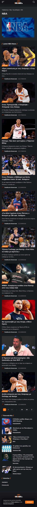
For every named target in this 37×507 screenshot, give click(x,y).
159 (22, 409)
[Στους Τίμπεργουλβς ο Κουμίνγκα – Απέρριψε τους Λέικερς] (18, 92)
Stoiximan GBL (17, 450)
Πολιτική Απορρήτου (8, 503)
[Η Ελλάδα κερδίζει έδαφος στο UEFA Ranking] (6, 421)
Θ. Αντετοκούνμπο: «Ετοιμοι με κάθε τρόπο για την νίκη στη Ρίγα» (23, 469)
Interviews (15, 463)
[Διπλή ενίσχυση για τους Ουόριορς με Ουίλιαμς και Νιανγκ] (18, 382)
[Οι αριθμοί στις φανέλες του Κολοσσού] (6, 448)
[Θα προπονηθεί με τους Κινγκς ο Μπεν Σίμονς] (18, 310)
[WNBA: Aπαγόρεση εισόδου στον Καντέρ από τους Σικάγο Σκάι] (18, 273)
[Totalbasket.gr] (18, 2)
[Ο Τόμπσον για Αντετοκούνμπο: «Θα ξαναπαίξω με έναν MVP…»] (18, 346)
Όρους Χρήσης (15, 502)
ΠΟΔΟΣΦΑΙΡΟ (17, 423)
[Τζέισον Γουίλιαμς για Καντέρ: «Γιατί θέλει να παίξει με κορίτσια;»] (18, 237)
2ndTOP (5, 65)
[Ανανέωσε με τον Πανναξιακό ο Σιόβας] (6, 430)
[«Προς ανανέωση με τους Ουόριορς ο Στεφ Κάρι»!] (18, 56)
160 (27, 409)
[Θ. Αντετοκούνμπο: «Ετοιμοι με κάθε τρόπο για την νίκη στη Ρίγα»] (6, 469)
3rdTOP (5, 101)
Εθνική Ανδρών (17, 473)
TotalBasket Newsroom (10, 79)
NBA (4, 354)
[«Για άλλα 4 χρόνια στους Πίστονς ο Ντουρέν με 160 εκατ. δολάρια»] (18, 201)
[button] (29, 502)
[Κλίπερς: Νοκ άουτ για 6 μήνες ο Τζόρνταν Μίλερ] (18, 129)
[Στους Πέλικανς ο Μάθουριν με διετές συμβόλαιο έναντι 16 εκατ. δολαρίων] (18, 165)
